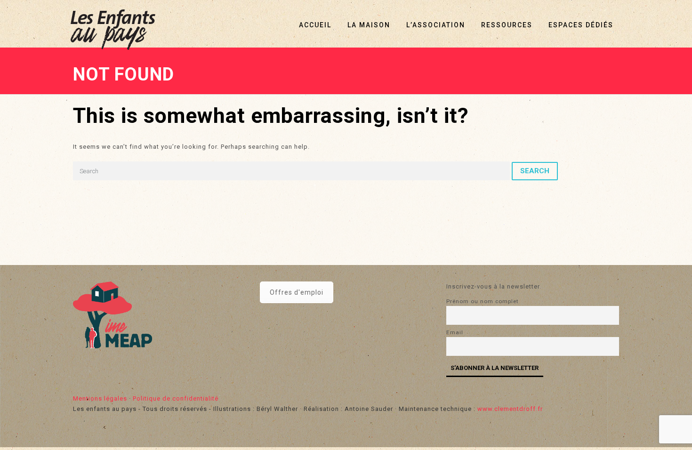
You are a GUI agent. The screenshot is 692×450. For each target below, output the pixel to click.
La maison (368, 25)
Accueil (315, 25)
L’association (435, 25)
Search (534, 171)
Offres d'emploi (296, 292)
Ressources (506, 25)
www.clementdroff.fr (510, 408)
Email (454, 332)
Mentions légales (100, 398)
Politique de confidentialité (175, 398)
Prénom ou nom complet (482, 301)
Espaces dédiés (580, 25)
